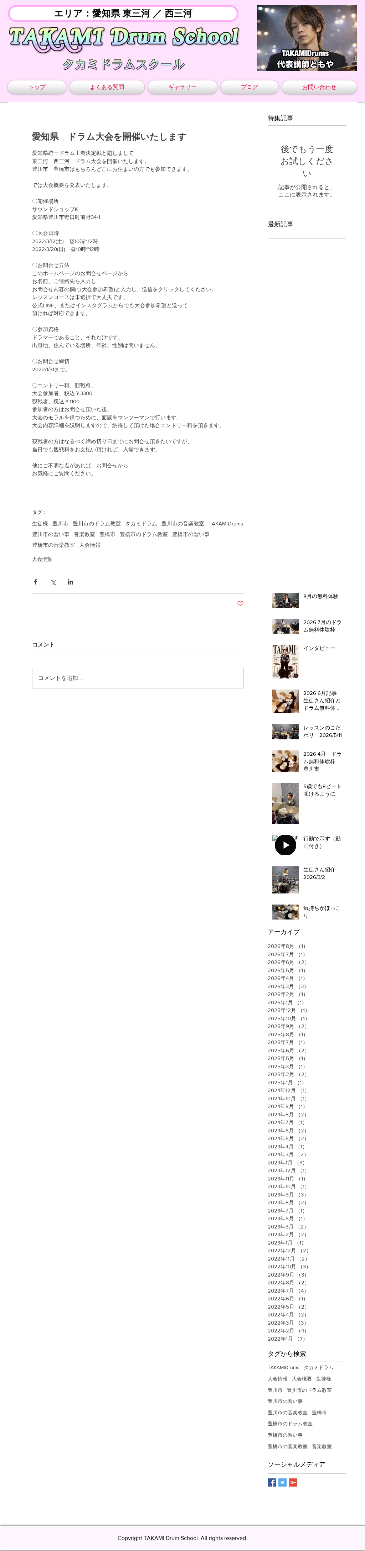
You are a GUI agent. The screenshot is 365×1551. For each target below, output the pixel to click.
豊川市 (60, 523)
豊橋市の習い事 (191, 534)
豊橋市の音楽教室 (53, 545)
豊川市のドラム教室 (97, 523)
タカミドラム (141, 523)
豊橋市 (107, 534)
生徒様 (40, 523)
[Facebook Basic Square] (272, 1482)
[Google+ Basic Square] (293, 1482)
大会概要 (302, 1379)
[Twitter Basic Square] (282, 1482)
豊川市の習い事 (51, 534)
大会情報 (90, 545)
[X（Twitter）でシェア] (53, 581)
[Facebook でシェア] (35, 581)
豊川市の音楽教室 (182, 523)
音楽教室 (84, 534)
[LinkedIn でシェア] (70, 581)
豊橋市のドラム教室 (144, 534)
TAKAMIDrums (226, 523)
